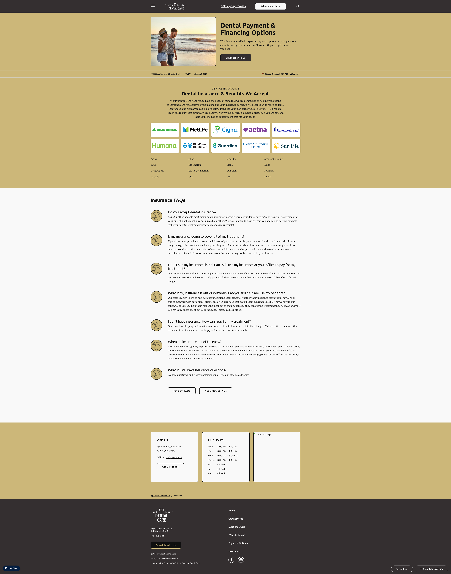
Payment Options (238, 543)
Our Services (235, 518)
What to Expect (236, 534)
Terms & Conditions (172, 563)
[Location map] (277, 457)
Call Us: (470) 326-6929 (233, 6)
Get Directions (170, 466)
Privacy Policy (157, 563)
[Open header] (153, 6)
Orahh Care (195, 563)
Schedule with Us (270, 6)
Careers (185, 563)
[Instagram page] (241, 560)
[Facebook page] (231, 560)
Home (231, 510)
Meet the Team (236, 526)
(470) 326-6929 (200, 74)
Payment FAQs (181, 390)
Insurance (234, 551)
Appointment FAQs (216, 390)
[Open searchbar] (297, 6)
